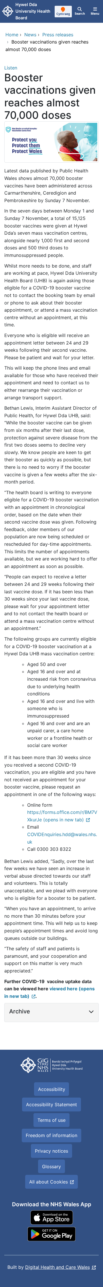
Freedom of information (51, 1135)
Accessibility (51, 1089)
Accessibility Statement (51, 1104)
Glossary (51, 1166)
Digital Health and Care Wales (57, 1267)
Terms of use (51, 1120)
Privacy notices (51, 1151)
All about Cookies (48, 1182)
